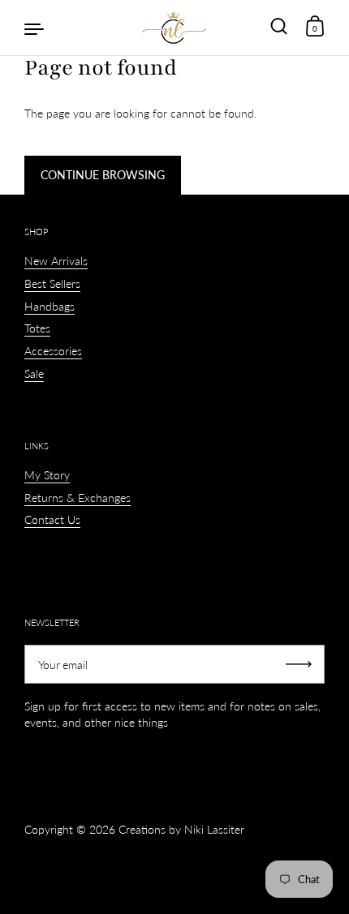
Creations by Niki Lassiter (181, 829)
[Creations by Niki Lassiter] (174, 27)
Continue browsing (103, 175)
